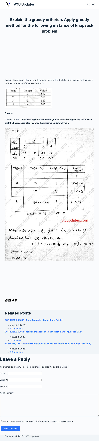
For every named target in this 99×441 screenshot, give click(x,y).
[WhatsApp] (16, 300)
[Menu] (93, 4)
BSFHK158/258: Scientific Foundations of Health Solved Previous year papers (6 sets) (48, 343)
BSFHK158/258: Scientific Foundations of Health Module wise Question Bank (43, 331)
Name (3, 373)
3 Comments (16, 352)
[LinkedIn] (9, 300)
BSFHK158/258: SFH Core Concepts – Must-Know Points (33, 320)
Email (3, 380)
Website (3, 386)
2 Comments (16, 340)
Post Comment (11, 428)
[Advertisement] (49, 57)
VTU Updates (24, 4)
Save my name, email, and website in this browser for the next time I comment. (37, 421)
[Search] (88, 5)
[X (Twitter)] (6, 300)
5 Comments (16, 328)
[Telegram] (13, 300)
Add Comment (7, 393)
